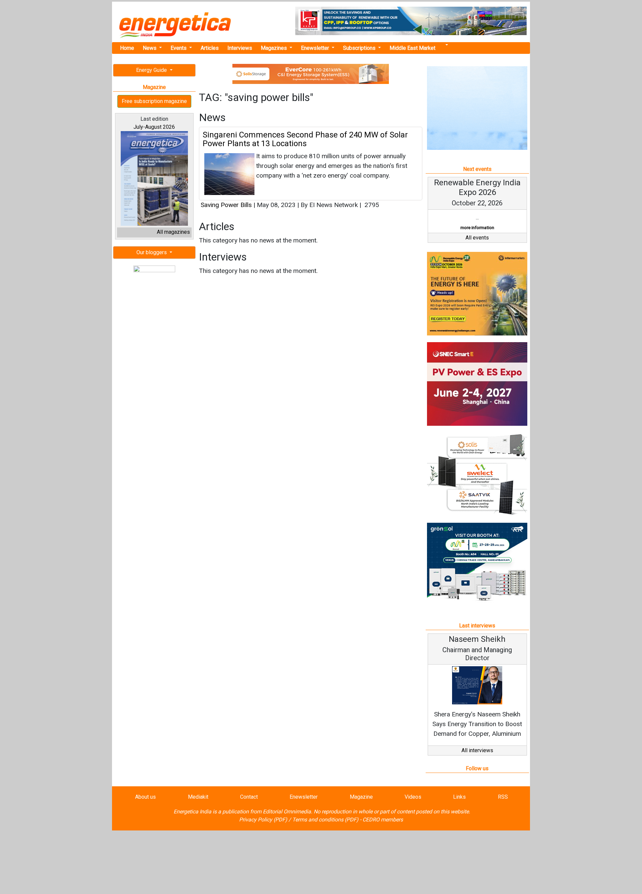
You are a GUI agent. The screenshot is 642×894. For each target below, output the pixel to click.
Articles (210, 48)
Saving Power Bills (226, 205)
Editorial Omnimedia (287, 811)
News (150, 48)
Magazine (361, 797)
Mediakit (198, 797)
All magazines (173, 232)
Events (179, 48)
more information (477, 227)
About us (145, 797)
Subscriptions (360, 48)
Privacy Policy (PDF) (263, 819)
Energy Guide (152, 70)
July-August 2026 (154, 127)
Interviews (239, 48)
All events (477, 237)
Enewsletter (315, 48)
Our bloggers (152, 252)
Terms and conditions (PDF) (325, 819)
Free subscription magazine (154, 101)
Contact (249, 797)
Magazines (274, 48)
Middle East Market (412, 48)
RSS (503, 797)
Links (459, 797)
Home (127, 48)
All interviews (477, 750)
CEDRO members (382, 819)
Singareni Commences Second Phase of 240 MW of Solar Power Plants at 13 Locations (305, 139)
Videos (413, 797)
